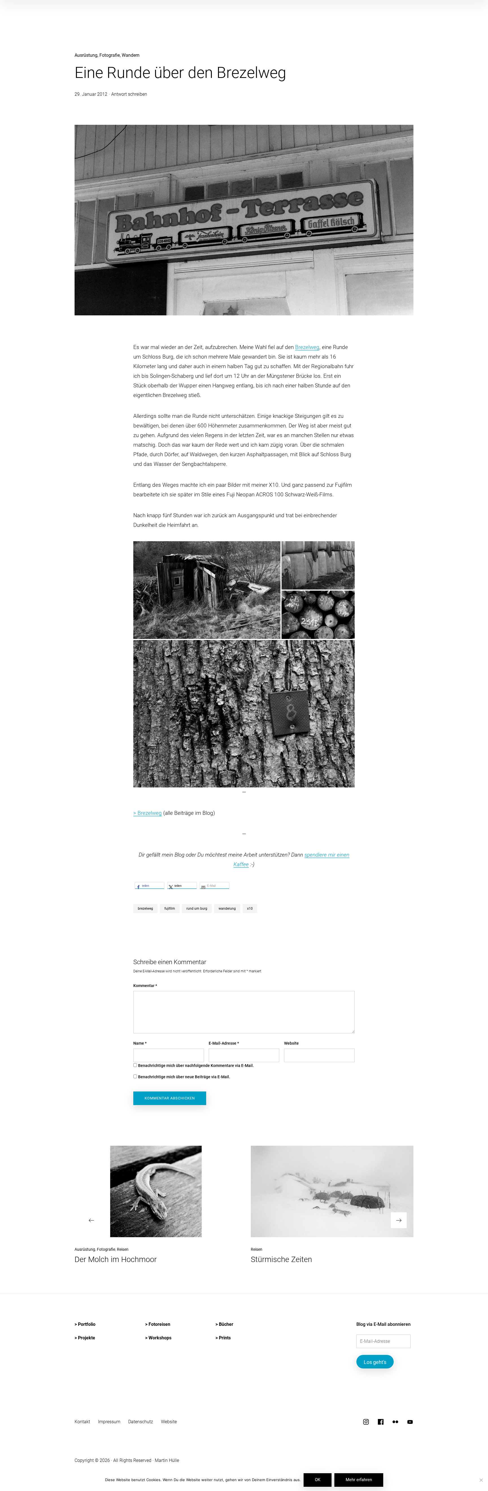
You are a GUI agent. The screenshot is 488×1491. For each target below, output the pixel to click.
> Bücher (224, 1324)
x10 (250, 909)
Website (291, 1043)
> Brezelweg (147, 813)
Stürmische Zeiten (281, 1259)
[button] (206, 590)
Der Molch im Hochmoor (116, 1259)
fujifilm (169, 909)
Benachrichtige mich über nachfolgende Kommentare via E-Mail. (196, 1065)
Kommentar (145, 985)
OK (317, 1479)
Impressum (109, 1421)
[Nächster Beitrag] (332, 1191)
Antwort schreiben (129, 94)
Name (140, 1043)
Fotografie (109, 55)
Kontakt (82, 1421)
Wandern (131, 55)
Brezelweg (307, 347)
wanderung (227, 909)
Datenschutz (140, 1421)
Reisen (122, 1249)
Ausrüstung (86, 55)
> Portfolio (85, 1324)
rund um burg (196, 909)
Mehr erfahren (359, 1479)
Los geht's (375, 1362)
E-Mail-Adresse (224, 1043)
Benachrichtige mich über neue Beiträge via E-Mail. (184, 1077)
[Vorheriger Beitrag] (156, 1191)
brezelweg (145, 909)
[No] (481, 1480)
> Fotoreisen (157, 1324)
